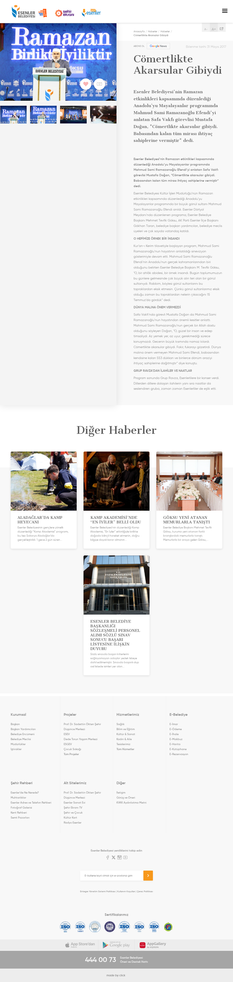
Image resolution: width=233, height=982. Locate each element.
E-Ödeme (176, 729)
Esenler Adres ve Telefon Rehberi (31, 802)
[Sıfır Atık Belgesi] (168, 927)
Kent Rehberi (19, 812)
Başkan (15, 724)
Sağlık (120, 724)
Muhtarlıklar (18, 797)
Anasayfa (139, 31)
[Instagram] (119, 857)
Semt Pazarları (20, 817)
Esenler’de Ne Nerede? (25, 792)
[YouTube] (125, 857)
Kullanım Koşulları (126, 891)
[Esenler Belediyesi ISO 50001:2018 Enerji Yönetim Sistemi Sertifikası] (154, 927)
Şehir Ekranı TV (64, 13)
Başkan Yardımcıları (23, 729)
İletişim (120, 792)
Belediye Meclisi (21, 739)
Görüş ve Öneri (125, 797)
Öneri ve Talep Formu (42, 13)
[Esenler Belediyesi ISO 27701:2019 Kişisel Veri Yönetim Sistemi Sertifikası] (110, 927)
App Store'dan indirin (80, 945)
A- (206, 29)
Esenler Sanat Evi (74, 802)
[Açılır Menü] (225, 11)
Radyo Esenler (91, 13)
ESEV (67, 734)
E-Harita (175, 744)
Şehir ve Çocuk (73, 812)
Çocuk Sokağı (72, 749)
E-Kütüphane (178, 749)
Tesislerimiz (123, 744)
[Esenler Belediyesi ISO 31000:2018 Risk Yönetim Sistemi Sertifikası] (124, 927)
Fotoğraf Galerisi (21, 807)
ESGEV (68, 744)
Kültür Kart (70, 817)
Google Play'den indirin (116, 945)
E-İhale (174, 734)
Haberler (152, 31)
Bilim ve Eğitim (125, 729)
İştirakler (16, 749)
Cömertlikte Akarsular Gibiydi (151, 35)
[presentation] (15, 115)
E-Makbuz (176, 739)
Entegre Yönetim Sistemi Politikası (97, 891)
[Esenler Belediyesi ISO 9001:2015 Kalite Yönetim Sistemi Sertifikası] (65, 927)
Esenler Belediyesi (23, 11)
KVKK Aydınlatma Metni (131, 802)
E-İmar (174, 724)
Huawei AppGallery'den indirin (153, 945)
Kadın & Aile (124, 739)
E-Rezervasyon (179, 754)
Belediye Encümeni (23, 734)
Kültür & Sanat (125, 734)
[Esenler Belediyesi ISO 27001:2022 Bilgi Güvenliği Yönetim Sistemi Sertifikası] (95, 927)
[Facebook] (108, 857)
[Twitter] (113, 857)
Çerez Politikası (145, 891)
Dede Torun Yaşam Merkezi (81, 739)
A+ (214, 29)
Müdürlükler (18, 744)
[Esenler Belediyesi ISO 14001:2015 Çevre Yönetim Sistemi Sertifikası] (80, 927)
